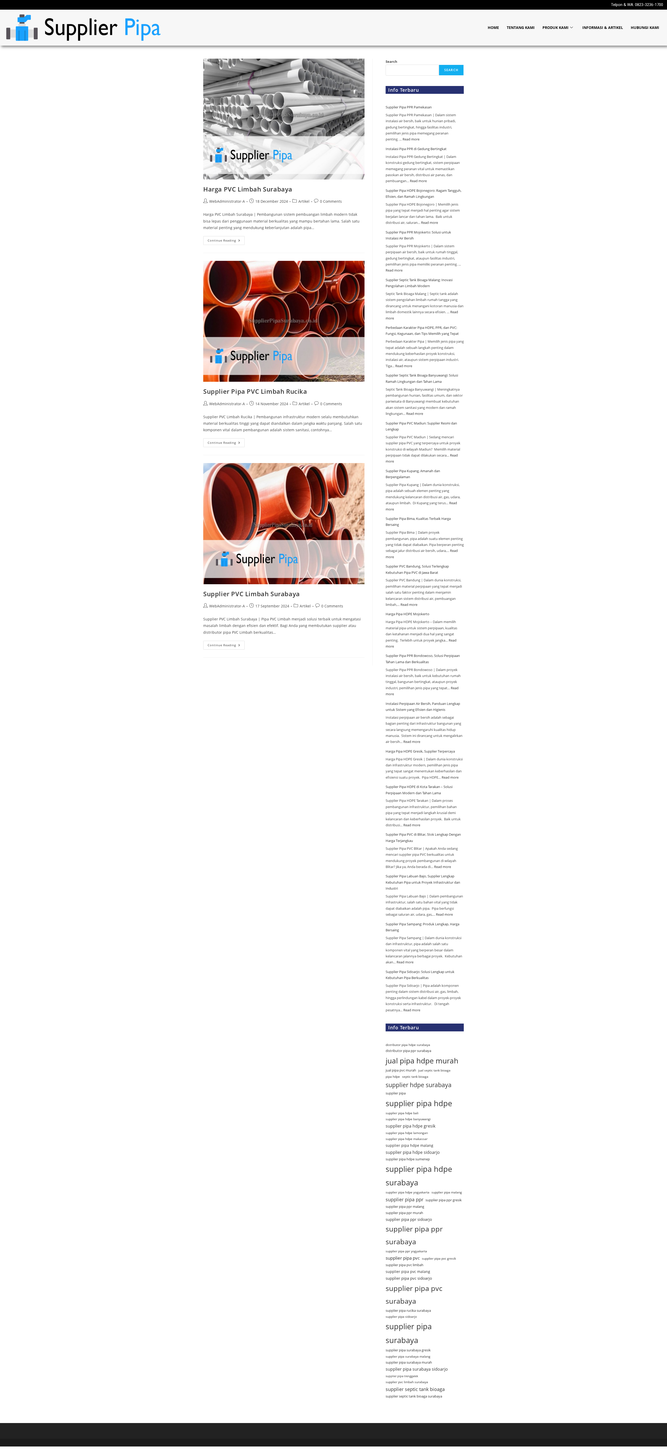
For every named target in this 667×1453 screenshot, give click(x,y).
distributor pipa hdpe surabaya (408, 1045)
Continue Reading (226, 239)
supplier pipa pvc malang (408, 1271)
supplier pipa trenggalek (402, 1376)
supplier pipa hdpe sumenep (408, 1159)
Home (493, 27)
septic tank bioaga (415, 1076)
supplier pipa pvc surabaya (414, 1294)
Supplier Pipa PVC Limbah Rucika (255, 391)
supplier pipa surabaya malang (408, 1356)
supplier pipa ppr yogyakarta (406, 1251)
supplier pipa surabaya (409, 1333)
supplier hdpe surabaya (419, 1085)
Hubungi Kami (645, 27)
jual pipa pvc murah (401, 1070)
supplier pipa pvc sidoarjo (409, 1278)
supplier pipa (396, 1093)
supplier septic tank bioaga (415, 1389)
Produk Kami (555, 27)
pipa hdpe (393, 1076)
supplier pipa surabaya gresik (408, 1350)
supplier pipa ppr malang (405, 1206)
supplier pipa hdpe (419, 1103)
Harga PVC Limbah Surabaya (247, 189)
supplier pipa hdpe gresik (410, 1126)
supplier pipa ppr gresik (443, 1200)
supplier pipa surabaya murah (409, 1362)
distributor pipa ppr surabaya (408, 1050)
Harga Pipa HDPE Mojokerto (408, 614)
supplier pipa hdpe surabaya (419, 1175)
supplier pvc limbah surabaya (407, 1382)
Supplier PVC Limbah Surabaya (251, 593)
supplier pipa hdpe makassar (407, 1139)
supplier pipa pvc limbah (404, 1265)
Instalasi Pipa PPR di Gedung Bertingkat (416, 148)
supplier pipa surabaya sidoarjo (417, 1369)
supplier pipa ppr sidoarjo (409, 1219)
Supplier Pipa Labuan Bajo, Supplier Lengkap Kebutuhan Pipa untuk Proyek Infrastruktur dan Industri (423, 882)
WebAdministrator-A (227, 201)
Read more (411, 139)
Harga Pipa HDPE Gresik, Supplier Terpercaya (420, 751)
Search (391, 61)
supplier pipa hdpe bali (402, 1113)
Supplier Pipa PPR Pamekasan (409, 107)
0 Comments (331, 201)
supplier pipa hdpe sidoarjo (413, 1152)
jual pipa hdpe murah (422, 1061)
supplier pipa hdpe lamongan (407, 1133)
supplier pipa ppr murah (404, 1212)
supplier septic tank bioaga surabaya (414, 1396)
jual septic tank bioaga (434, 1070)
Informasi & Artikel (602, 27)
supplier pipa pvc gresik (439, 1258)
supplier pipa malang (446, 1192)
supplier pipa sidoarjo (401, 1316)
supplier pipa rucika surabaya (408, 1310)
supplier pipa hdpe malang (409, 1145)
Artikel (304, 201)
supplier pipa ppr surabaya (414, 1235)
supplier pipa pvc (403, 1258)
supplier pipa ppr (404, 1199)
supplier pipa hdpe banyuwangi (408, 1119)
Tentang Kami (521, 27)
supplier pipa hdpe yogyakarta (407, 1192)
